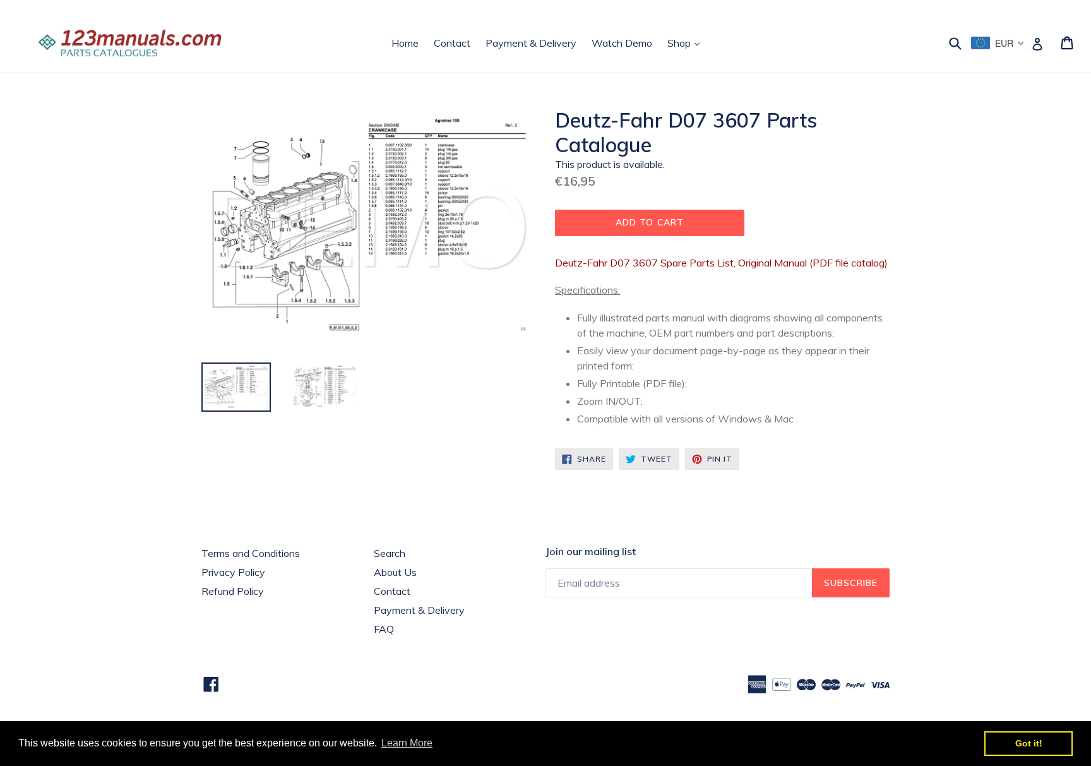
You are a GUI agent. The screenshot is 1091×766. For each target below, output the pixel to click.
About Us (395, 572)
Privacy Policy (233, 572)
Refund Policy (232, 591)
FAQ (384, 629)
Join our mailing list (591, 552)
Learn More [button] (406, 743)
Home (405, 43)
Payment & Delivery (531, 43)
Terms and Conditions (250, 553)
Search (389, 553)
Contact (452, 43)
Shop (686, 42)
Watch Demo (622, 43)
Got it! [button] (1028, 743)
